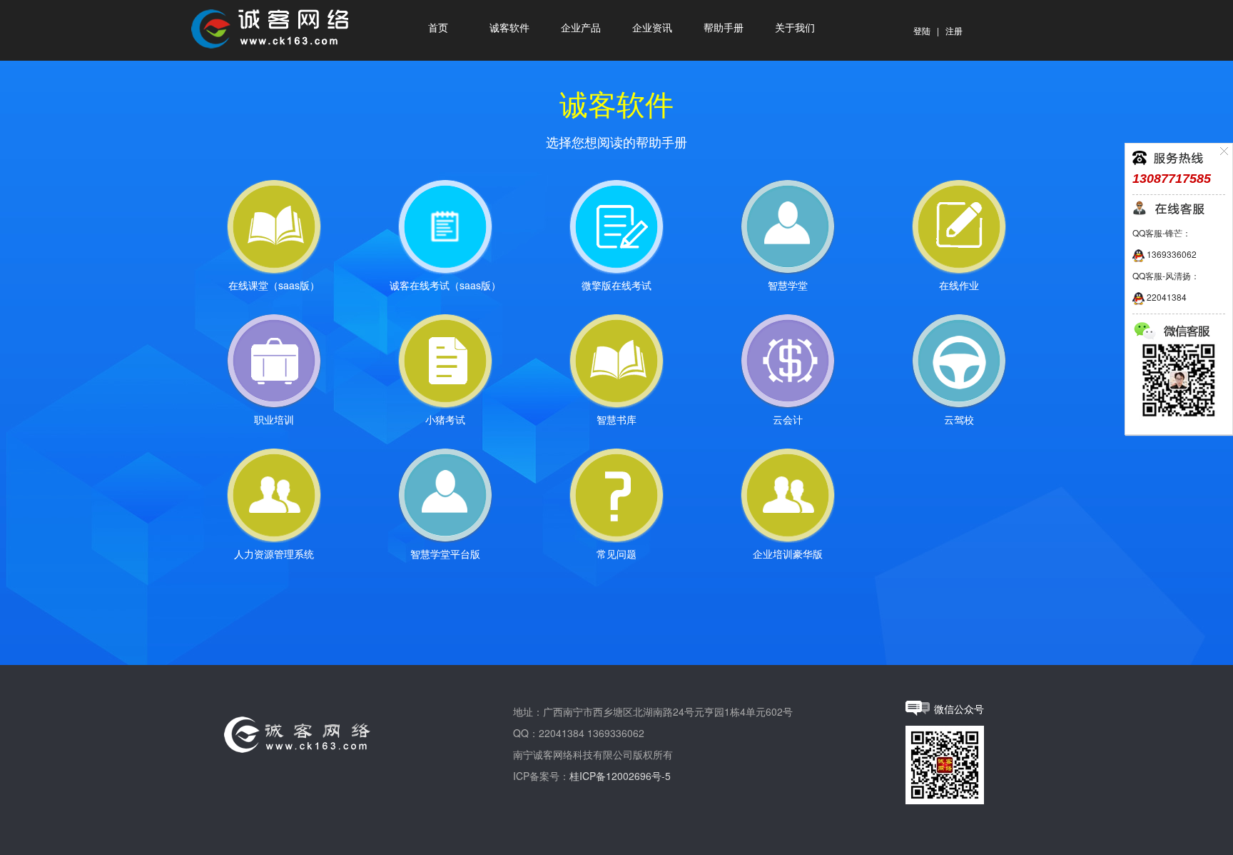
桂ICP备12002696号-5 (620, 776)
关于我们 (795, 28)
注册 (954, 30)
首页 (438, 28)
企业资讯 (652, 28)
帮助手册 (724, 28)
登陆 (921, 30)
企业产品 (581, 28)
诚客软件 (509, 28)
